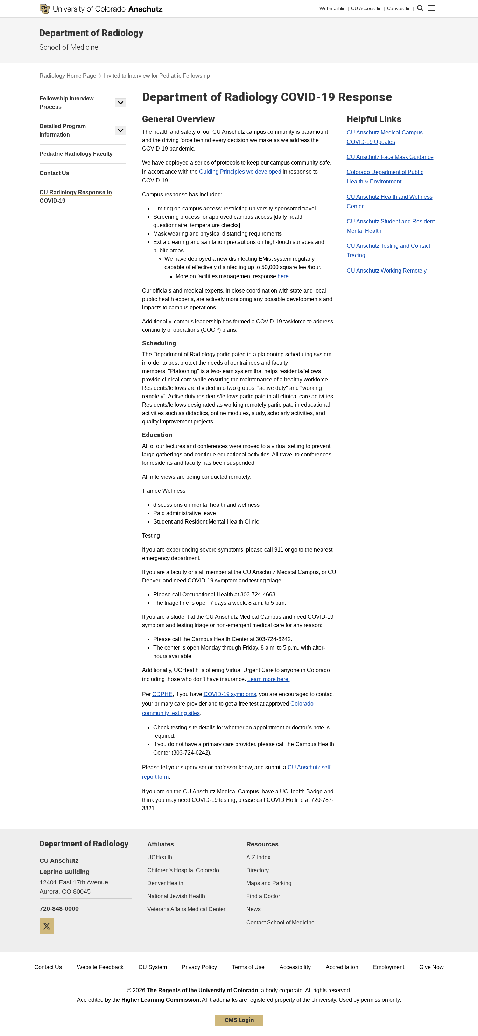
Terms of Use (248, 967)
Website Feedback (100, 967)
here (283, 276)
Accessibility (295, 967)
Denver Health (165, 883)
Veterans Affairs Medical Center (186, 909)
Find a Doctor (263, 896)
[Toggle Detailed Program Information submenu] (120, 130)
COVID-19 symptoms (230, 694)
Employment (388, 967)
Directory (257, 870)
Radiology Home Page (68, 76)
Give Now (431, 967)
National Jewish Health (176, 896)
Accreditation (342, 967)
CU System (153, 967)
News (253, 909)
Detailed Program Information (63, 130)
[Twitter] (49, 937)
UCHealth (159, 857)
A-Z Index (258, 857)
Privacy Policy (199, 967)
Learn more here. (268, 679)
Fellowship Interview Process (66, 103)
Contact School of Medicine (280, 922)
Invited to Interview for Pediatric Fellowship (157, 76)
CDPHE (162, 694)
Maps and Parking (268, 883)
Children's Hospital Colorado (183, 870)
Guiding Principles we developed (240, 172)
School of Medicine (69, 47)
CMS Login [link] (239, 1020)
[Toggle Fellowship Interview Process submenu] (120, 102)
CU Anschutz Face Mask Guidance (390, 157)
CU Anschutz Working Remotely (387, 271)
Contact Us (48, 967)
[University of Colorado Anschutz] (101, 9)
